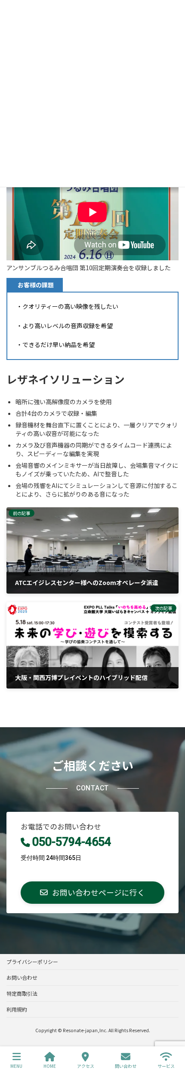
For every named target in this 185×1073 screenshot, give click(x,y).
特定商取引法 (21, 993)
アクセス (85, 1066)
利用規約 (16, 1009)
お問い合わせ (21, 977)
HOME (49, 1066)
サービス (166, 1066)
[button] (92, 892)
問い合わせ (125, 1066)
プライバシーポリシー (32, 961)
